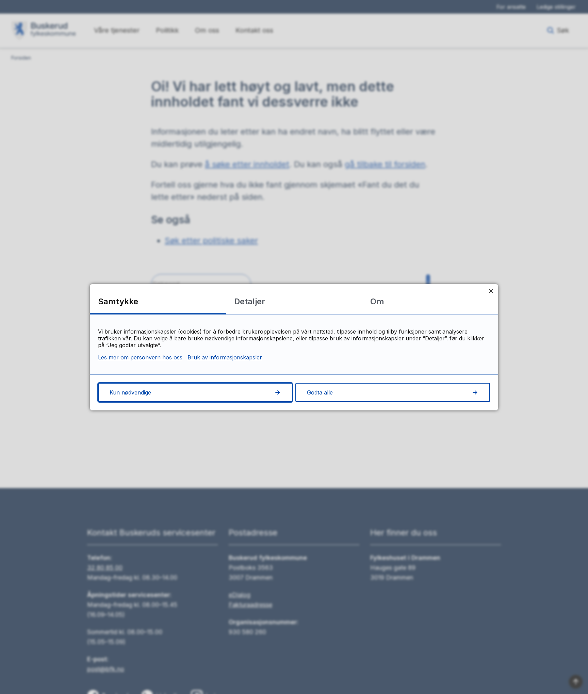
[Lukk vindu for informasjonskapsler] (491, 291)
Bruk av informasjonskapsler (224, 357)
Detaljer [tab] (249, 301)
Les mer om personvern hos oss (140, 357)
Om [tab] (377, 301)
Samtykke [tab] (118, 301)
